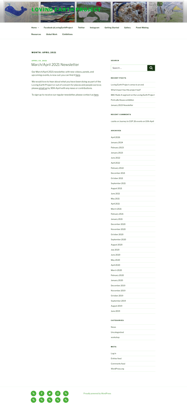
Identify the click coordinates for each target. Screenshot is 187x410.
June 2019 (115, 311)
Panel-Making (142, 27)
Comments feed (118, 363)
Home (34, 27)
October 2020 (117, 234)
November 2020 (118, 229)
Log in (113, 353)
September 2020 (118, 239)
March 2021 (116, 209)
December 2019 (118, 285)
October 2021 (117, 178)
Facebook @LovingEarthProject (58, 27)
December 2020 (118, 224)
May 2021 (115, 198)
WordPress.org (117, 369)
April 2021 (115, 203)
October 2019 (117, 295)
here (78, 75)
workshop (115, 337)
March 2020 (116, 270)
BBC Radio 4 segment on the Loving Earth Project (133, 95)
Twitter (81, 27)
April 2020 (115, 265)
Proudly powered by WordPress (97, 393)
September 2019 (118, 301)
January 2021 (117, 219)
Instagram (94, 27)
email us (43, 88)
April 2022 (115, 163)
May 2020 (115, 260)
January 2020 (117, 280)
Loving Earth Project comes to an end (127, 84)
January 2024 (117, 142)
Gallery (127, 27)
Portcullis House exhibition (122, 100)
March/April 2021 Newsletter (55, 64)
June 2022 (115, 158)
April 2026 (115, 137)
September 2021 (118, 183)
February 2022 (117, 168)
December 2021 (118, 173)
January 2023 (117, 153)
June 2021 (115, 193)
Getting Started (112, 27)
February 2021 (117, 214)
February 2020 (117, 275)
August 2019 (116, 306)
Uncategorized (117, 332)
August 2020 (117, 244)
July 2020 (115, 250)
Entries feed (116, 358)
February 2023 (117, 147)
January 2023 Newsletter (122, 105)
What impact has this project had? (126, 90)
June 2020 (115, 255)
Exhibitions (67, 34)
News (113, 327)
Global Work (51, 34)
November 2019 (118, 290)
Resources (36, 34)
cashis (113, 121)
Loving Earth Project (66, 10)
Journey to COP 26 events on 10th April (137, 121)
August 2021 (116, 188)
